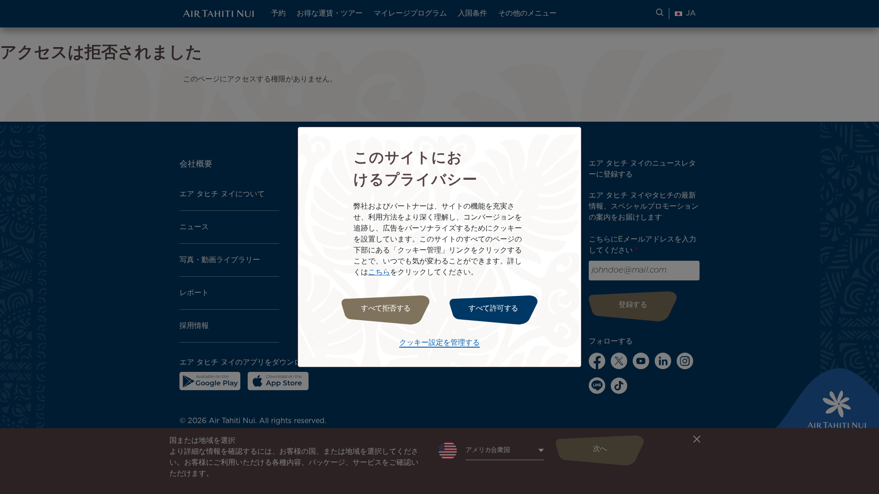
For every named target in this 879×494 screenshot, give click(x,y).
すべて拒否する (386, 308)
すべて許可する (493, 308)
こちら (379, 272)
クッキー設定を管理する (439, 342)
